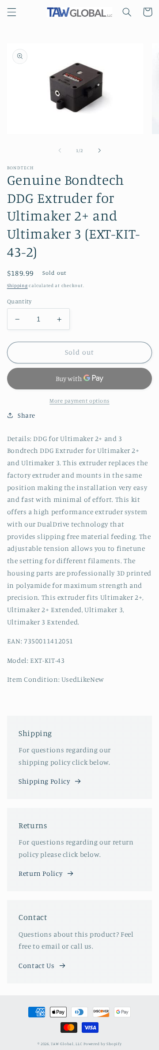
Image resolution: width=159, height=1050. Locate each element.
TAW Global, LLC (66, 1043)
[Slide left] (59, 151)
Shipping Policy (44, 781)
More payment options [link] (79, 400)
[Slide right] (99, 151)
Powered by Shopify (102, 1043)
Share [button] (26, 415)
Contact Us (36, 965)
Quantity (19, 301)
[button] (11, 12)
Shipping (17, 285)
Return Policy (40, 873)
